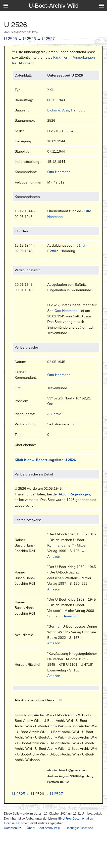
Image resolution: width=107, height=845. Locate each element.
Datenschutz (12, 828)
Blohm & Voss (58, 110)
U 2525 (10, 39)
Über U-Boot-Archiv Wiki (43, 828)
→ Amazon (68, 616)
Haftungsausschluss (79, 828)
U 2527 (48, 39)
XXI (50, 90)
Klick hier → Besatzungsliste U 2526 (45, 460)
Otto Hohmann (58, 172)
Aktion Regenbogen (74, 494)
